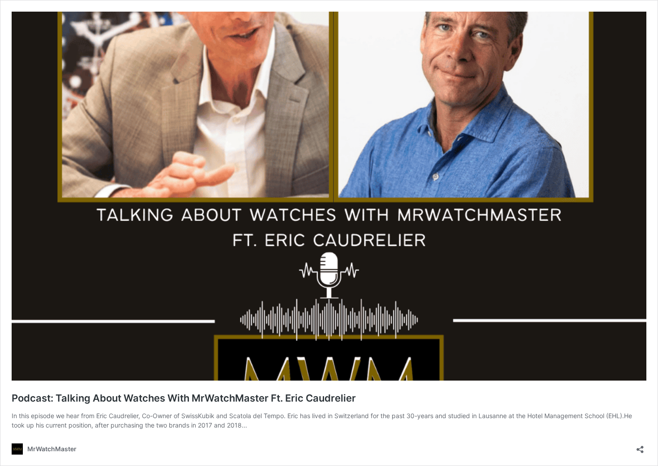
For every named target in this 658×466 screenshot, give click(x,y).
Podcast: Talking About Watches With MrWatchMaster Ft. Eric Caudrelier (184, 398)
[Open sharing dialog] (640, 446)
